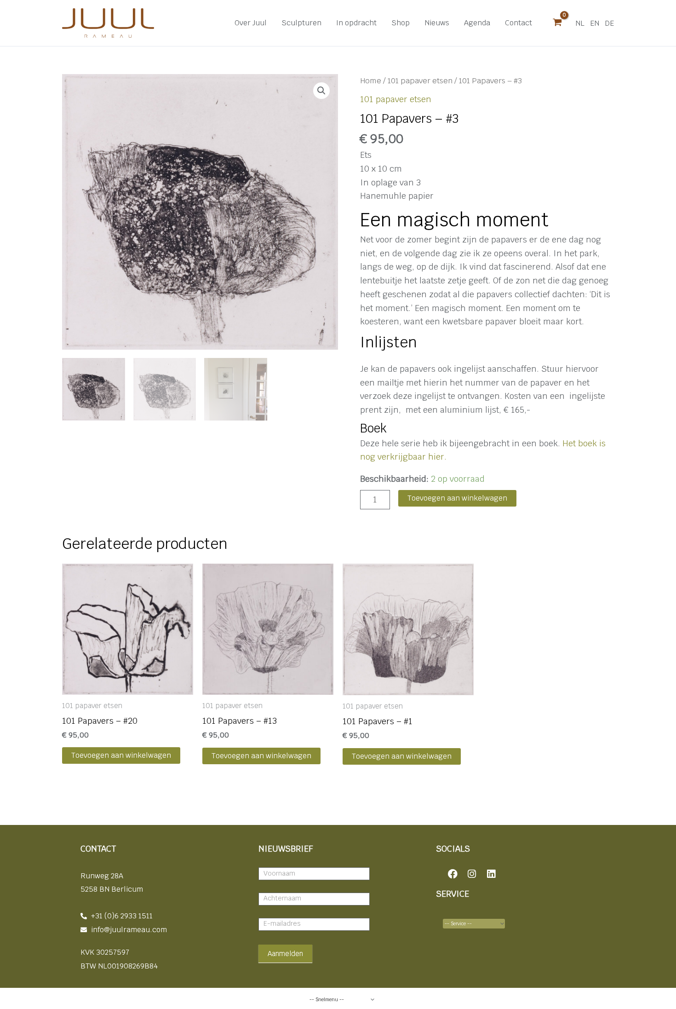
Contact (518, 23)
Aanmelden (285, 953)
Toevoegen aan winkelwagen (457, 498)
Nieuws (436, 23)
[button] (321, 90)
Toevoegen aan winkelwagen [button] (121, 755)
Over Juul (251, 23)
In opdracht (356, 23)
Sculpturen (301, 23)
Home (370, 80)
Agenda (477, 23)
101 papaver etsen (420, 80)
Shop (400, 23)
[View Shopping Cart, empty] (557, 23)
